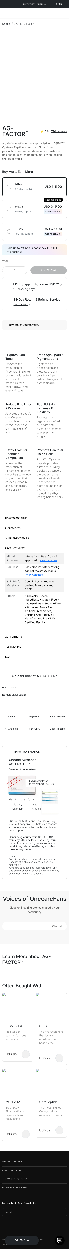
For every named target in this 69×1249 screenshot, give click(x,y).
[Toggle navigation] (5, 13)
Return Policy (22, 304)
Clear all (57, 926)
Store (6, 24)
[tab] (34, 518)
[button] (34, 518)
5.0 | (53, 131)
